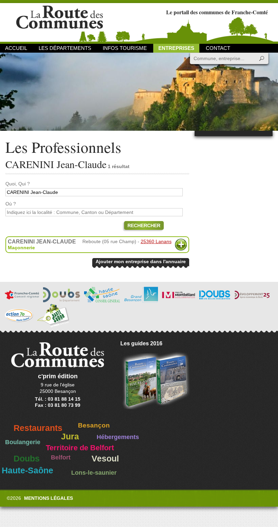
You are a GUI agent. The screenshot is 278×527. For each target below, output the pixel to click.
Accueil (16, 48)
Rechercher (143, 225)
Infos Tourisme (125, 48)
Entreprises (176, 48)
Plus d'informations (181, 245)
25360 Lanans (156, 241)
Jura (70, 436)
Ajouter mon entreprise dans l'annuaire (141, 261)
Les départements (65, 48)
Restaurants (38, 428)
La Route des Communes (59, 22)
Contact (218, 48)
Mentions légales (48, 498)
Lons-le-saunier (94, 472)
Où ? (10, 203)
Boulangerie (22, 442)
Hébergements (118, 437)
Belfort (61, 457)
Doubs (27, 458)
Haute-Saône (27, 470)
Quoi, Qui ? (17, 183)
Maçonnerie (21, 247)
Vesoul (105, 458)
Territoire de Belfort (80, 448)
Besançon (94, 425)
